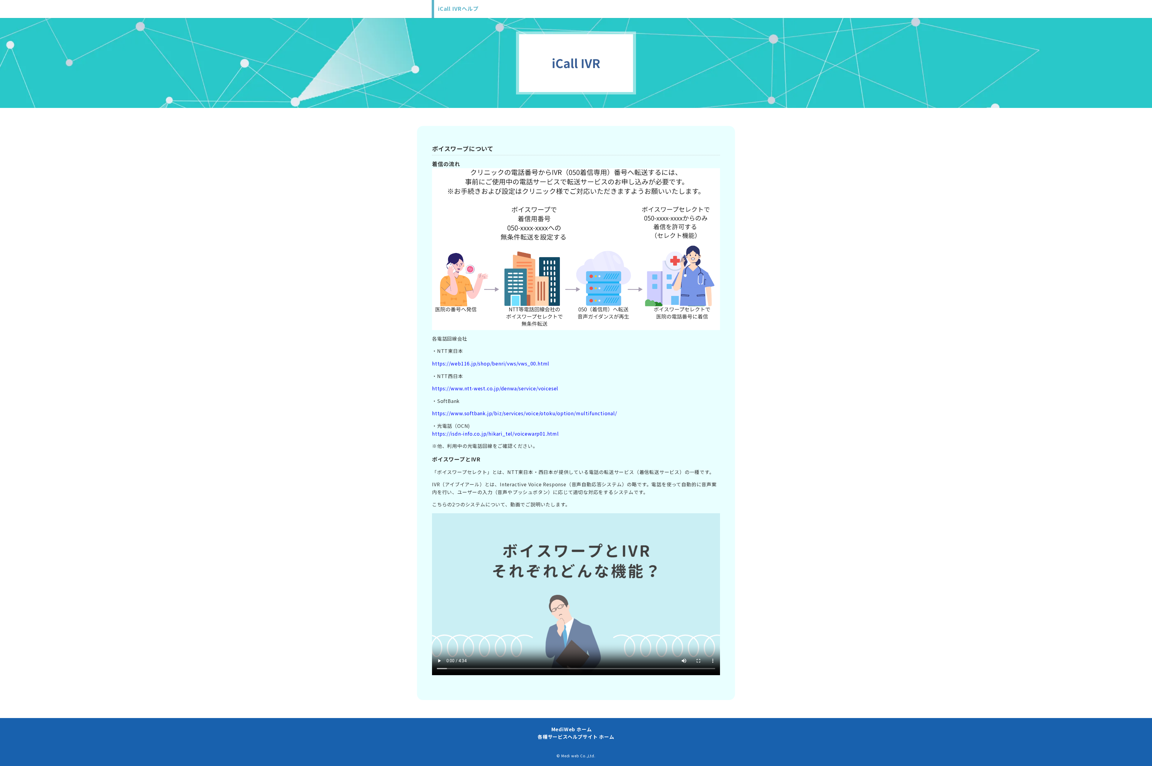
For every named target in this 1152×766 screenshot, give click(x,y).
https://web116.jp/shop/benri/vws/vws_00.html (490, 363)
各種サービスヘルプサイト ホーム (576, 736)
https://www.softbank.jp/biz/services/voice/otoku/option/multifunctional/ (524, 413)
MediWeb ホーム (571, 729)
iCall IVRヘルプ (458, 8)
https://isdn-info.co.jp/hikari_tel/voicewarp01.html (495, 433)
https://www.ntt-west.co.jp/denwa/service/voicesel (495, 388)
